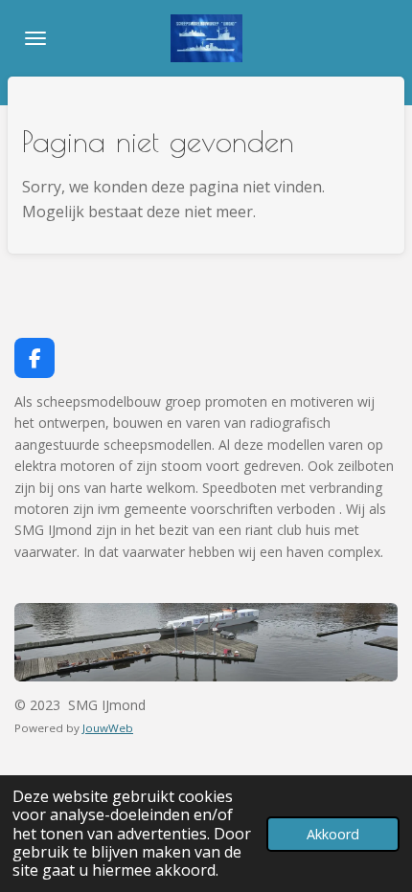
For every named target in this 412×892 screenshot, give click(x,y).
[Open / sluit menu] (35, 38)
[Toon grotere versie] (206, 642)
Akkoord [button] (333, 834)
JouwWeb (107, 728)
